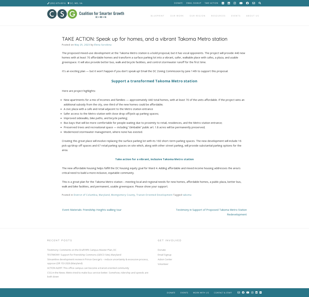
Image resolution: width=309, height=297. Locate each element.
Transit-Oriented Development (154, 194)
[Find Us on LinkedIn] (229, 3)
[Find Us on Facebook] (247, 3)
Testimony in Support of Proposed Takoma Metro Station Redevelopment (211, 212)
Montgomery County (123, 194)
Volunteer (163, 264)
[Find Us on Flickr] (223, 3)
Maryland (104, 194)
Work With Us (201, 292)
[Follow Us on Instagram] (235, 3)
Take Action (211, 3)
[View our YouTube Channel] (241, 3)
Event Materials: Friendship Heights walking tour (92, 209)
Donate (178, 3)
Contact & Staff (223, 292)
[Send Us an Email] (254, 3)
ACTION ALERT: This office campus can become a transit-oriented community (88, 268)
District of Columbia (85, 194)
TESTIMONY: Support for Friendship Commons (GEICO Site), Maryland (84, 254)
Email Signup (193, 3)
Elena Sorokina (103, 44)
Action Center (165, 259)
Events (184, 292)
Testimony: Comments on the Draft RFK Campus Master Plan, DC (81, 249)
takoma (187, 194)
